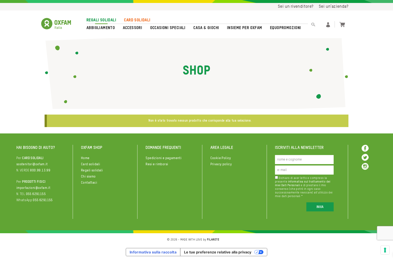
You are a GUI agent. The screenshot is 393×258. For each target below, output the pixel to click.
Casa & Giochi (206, 28)
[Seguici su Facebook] (365, 148)
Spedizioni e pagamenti (163, 158)
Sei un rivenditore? (296, 7)
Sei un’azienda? (333, 7)
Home (85, 158)
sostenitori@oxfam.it (32, 164)
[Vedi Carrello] (342, 24)
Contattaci (89, 182)
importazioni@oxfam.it (33, 188)
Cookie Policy (220, 158)
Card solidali (137, 20)
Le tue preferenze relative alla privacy (217, 252)
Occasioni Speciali (168, 28)
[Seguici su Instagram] (365, 166)
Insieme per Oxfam (244, 28)
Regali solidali (101, 20)
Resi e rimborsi (157, 164)
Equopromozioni (285, 28)
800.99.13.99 (40, 170)
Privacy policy (221, 164)
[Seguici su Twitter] (365, 157)
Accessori (132, 28)
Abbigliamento (100, 28)
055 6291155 (36, 194)
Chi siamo (88, 176)
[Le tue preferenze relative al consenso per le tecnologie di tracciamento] (385, 250)
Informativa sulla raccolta (153, 252)
